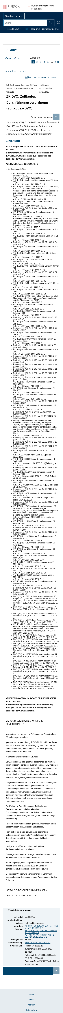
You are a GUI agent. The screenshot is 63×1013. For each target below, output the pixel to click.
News (31, 994)
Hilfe (31, 999)
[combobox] (25, 23)
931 (57, 61)
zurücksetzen (49, 28)
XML (18, 58)
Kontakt (31, 1004)
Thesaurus (34, 28)
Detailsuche (13, 28)
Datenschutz (31, 1010)
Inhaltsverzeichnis (16, 71)
